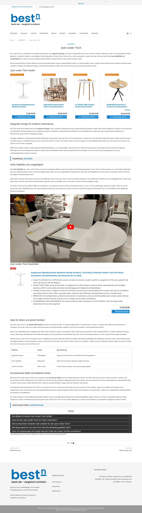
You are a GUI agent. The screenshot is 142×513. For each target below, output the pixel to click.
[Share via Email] (73, 443)
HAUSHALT (24, 33)
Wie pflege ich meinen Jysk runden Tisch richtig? (32, 416)
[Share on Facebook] (71, 443)
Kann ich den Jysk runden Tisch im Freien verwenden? (34, 420)
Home (12, 40)
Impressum (56, 486)
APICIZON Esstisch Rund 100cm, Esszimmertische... (54, 106)
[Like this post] (69, 443)
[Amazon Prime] (127, 110)
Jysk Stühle (28, 159)
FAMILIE (53, 33)
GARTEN (33, 33)
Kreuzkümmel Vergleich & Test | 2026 (49, 7)
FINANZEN (94, 33)
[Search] (131, 33)
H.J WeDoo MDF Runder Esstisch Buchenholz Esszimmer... (84, 106)
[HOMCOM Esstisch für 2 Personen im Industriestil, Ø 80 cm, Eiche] (118, 90)
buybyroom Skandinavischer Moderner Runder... (23, 106)
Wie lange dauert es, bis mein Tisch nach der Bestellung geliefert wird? (41, 427)
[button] (35, 7)
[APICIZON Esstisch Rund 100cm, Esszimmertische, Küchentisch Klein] (55, 90)
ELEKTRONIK (84, 33)
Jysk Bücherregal (36, 405)
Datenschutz (56, 491)
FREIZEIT (63, 33)
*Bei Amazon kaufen (24, 117)
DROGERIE (13, 33)
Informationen (56, 482)
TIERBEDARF (43, 33)
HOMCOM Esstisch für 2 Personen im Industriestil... (117, 106)
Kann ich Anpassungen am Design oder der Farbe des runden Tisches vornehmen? (46, 431)
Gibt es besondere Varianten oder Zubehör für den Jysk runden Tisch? (41, 424)
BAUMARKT (72, 33)
